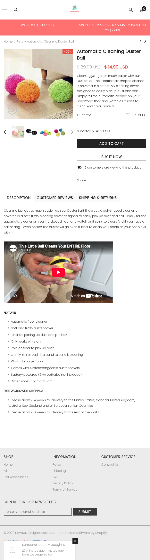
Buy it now (111, 156)
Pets (20, 41)
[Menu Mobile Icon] (4, 9)
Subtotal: (84, 131)
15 (85, 167)
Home (8, 41)
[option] (37, 27)
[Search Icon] (16, 10)
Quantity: (84, 115)
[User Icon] (131, 10)
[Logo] (74, 9)
